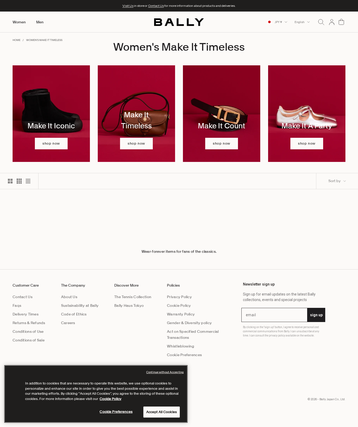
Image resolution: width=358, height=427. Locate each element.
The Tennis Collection (132, 296)
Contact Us (156, 6)
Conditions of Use (28, 331)
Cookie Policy (179, 305)
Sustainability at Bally (80, 305)
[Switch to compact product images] (28, 181)
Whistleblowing (180, 346)
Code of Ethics (74, 314)
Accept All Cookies (161, 412)
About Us (69, 296)
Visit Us (127, 6)
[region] (96, 394)
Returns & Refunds (29, 322)
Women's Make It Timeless (44, 40)
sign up (316, 315)
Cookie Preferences (184, 354)
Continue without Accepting (165, 372)
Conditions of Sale (29, 340)
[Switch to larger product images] (10, 181)
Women (19, 22)
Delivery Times (26, 314)
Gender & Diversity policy (189, 322)
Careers (68, 322)
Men (40, 22)
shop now (51, 143)
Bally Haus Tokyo (129, 305)
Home (16, 40)
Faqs (17, 305)
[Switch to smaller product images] (19, 181)
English (300, 22)
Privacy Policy (179, 296)
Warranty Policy (181, 314)
